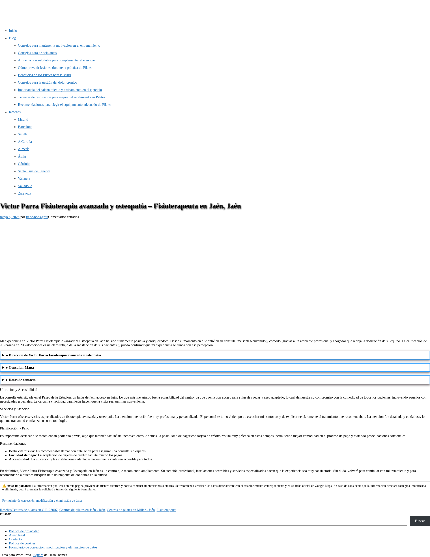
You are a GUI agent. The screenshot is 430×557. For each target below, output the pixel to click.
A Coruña (25, 141)
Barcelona (25, 127)
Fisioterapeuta (166, 510)
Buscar (5, 514)
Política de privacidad (24, 531)
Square (38, 555)
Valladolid (25, 186)
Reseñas (6, 510)
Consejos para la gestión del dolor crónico (47, 82)
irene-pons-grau (37, 217)
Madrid (23, 119)
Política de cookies (22, 543)
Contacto (15, 539)
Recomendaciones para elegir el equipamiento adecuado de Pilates (64, 104)
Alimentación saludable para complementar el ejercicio (56, 60)
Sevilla (23, 134)
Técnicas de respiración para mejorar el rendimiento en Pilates (61, 97)
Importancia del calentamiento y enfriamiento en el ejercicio (60, 90)
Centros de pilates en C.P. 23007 (35, 510)
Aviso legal (17, 535)
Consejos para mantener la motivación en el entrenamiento (59, 45)
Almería (23, 149)
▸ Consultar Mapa (20, 367)
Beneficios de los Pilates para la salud (44, 75)
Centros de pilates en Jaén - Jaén (82, 510)
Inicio (13, 31)
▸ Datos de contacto (21, 380)
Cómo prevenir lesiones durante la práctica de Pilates (55, 67)
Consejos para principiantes (37, 53)
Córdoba (24, 164)
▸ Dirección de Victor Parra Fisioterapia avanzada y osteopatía (53, 355)
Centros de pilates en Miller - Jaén (131, 510)
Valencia (24, 178)
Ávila (22, 156)
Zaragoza (24, 193)
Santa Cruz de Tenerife (34, 171)
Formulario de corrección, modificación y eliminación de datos (42, 500)
